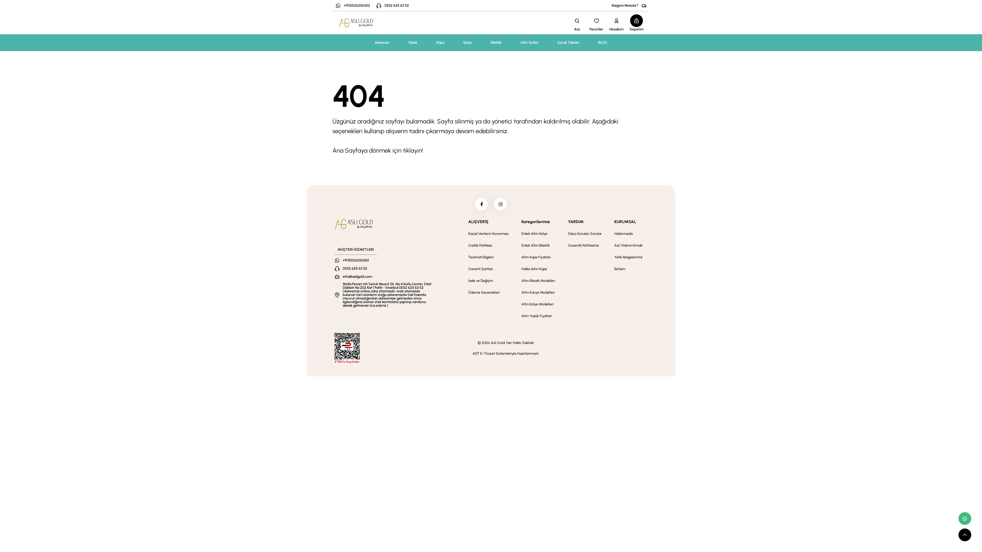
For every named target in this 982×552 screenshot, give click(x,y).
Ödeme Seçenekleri (484, 292)
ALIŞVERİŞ (478, 221)
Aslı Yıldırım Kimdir (628, 245)
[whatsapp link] (964, 518)
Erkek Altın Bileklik (535, 245)
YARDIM (576, 221)
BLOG (602, 42)
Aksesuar (382, 42)
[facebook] (481, 204)
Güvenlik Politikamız (583, 245)
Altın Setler (529, 42)
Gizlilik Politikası (480, 245)
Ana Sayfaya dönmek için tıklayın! (377, 150)
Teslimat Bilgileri (481, 257)
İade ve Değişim (480, 281)
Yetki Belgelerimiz (628, 257)
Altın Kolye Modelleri (537, 304)
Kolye (467, 42)
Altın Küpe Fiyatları (536, 257)
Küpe (440, 42)
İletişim (619, 269)
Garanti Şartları (480, 269)
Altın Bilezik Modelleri (538, 281)
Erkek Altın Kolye (534, 234)
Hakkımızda (623, 234)
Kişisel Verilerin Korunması (488, 234)
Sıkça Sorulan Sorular (585, 234)
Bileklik (496, 42)
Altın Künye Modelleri (538, 292)
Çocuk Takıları (568, 42)
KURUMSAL (625, 221)
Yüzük (412, 42)
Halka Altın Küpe (534, 269)
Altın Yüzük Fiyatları (536, 316)
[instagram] (500, 204)
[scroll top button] (964, 534)
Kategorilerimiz (535, 221)
